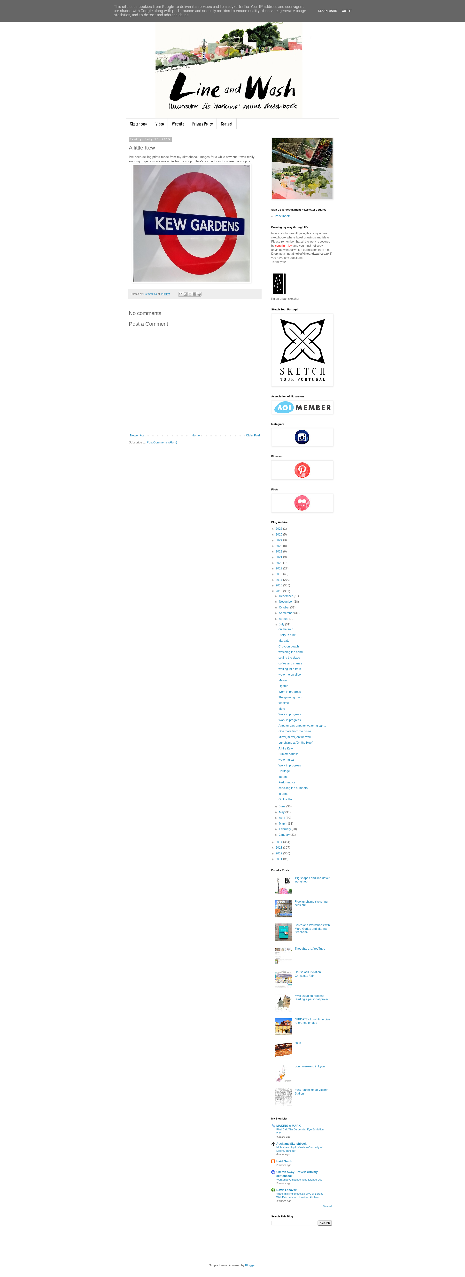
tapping (283, 777)
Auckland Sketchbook (291, 1143)
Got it (347, 11)
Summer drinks (288, 754)
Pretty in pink (287, 635)
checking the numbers (293, 788)
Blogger (250, 1265)
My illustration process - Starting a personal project (312, 997)
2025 (279, 534)
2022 (279, 551)
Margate (284, 640)
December (286, 596)
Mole (282, 708)
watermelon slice (290, 674)
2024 (279, 540)
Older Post (253, 435)
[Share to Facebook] (194, 294)
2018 (279, 574)
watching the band (291, 652)
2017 (279, 580)
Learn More (327, 11)
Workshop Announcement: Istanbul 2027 (300, 1179)
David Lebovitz (286, 1190)
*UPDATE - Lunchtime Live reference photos (312, 1021)
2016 (279, 585)
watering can (287, 759)
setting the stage (289, 657)
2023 (279, 546)
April (282, 818)
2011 (279, 859)
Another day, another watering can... (302, 725)
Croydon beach (289, 646)
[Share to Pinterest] (199, 294)
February (285, 829)
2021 (279, 557)
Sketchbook (138, 124)
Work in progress (290, 692)
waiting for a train (290, 669)
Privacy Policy (202, 124)
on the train (286, 629)
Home (196, 435)
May (282, 812)
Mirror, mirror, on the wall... (296, 737)
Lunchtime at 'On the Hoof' (296, 742)
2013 (279, 847)
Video (159, 124)
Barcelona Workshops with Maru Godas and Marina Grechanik (312, 928)
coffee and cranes (290, 663)
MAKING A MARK (288, 1125)
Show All (327, 1206)
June (282, 806)
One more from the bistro (295, 731)
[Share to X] (189, 294)
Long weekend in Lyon (310, 1066)
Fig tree (283, 686)
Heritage (284, 771)
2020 (279, 563)
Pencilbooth (283, 216)
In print (283, 794)
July (282, 624)
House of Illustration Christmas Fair (308, 973)
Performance (287, 782)
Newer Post (137, 435)
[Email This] (180, 294)
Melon (283, 680)
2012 (279, 853)
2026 (279, 528)
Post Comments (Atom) (162, 442)
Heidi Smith (284, 1161)
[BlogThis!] (185, 294)
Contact (226, 124)
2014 (279, 842)
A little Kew (286, 748)
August (284, 619)
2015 (279, 591)
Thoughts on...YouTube (310, 948)
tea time (284, 703)
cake (298, 1043)
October (284, 607)
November (286, 601)
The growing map (290, 697)
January (284, 834)
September (286, 613)
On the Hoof (286, 799)
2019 (279, 568)
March (283, 823)
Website (178, 124)
